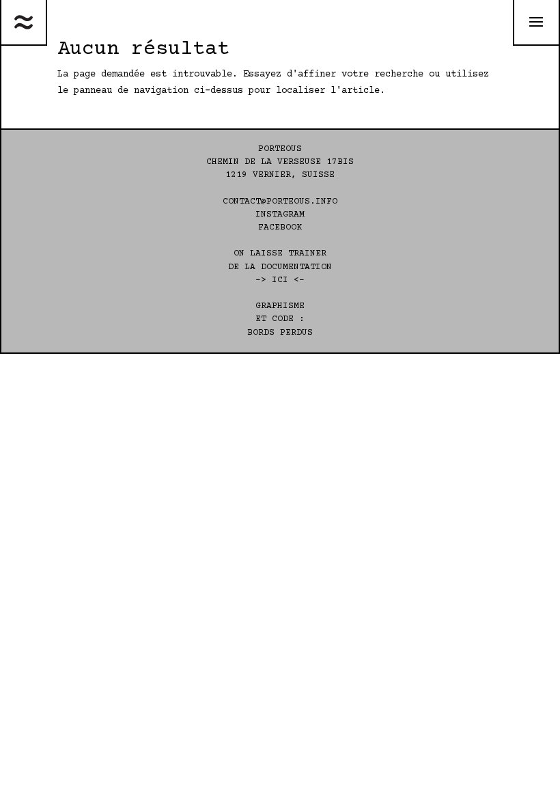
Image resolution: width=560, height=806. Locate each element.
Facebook (280, 227)
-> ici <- (280, 280)
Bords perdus (280, 332)
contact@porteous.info (280, 201)
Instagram (280, 214)
